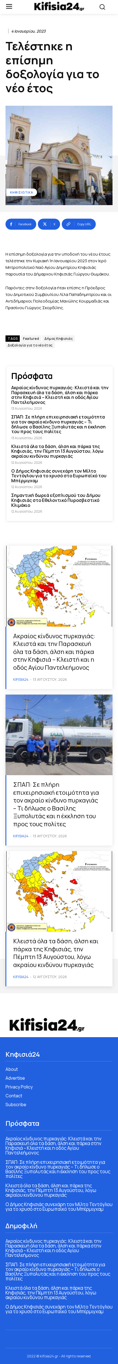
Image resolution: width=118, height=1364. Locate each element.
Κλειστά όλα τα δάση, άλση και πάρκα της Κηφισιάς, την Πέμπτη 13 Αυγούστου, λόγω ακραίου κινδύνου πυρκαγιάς (57, 451)
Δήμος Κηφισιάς (58, 338)
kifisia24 (21, 679)
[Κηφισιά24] (59, 6)
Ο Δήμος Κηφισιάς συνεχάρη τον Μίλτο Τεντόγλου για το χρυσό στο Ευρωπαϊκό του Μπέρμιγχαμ (58, 476)
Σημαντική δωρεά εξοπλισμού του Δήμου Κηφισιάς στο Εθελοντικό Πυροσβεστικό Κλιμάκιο (55, 500)
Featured (31, 338)
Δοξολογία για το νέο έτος (30, 345)
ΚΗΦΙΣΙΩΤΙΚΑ (21, 192)
